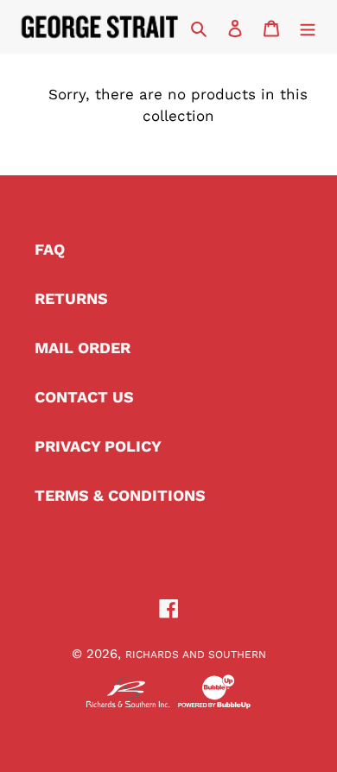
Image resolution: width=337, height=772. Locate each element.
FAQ (50, 249)
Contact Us (84, 397)
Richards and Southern (195, 655)
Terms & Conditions (120, 495)
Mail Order (82, 348)
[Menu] (307, 26)
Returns (71, 298)
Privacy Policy (98, 446)
